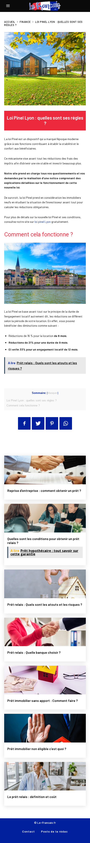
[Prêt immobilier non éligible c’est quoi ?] (45, 728)
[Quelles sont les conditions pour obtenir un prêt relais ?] (45, 518)
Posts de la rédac (54, 831)
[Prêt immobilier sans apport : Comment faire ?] (45, 680)
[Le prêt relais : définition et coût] (45, 776)
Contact (28, 831)
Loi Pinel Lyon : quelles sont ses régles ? (31, 400)
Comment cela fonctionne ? (23, 405)
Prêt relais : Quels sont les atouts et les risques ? (44, 604)
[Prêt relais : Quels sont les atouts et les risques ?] (45, 584)
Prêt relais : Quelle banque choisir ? (33, 652)
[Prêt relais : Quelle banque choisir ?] (45, 632)
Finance (25, 21)
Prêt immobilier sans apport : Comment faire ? (42, 700)
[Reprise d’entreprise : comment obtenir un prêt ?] (45, 470)
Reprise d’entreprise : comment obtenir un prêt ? (44, 490)
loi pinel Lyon (43, 221)
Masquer (53, 393)
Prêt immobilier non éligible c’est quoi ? (36, 749)
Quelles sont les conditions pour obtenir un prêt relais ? (43, 541)
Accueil (9, 21)
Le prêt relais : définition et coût (32, 797)
